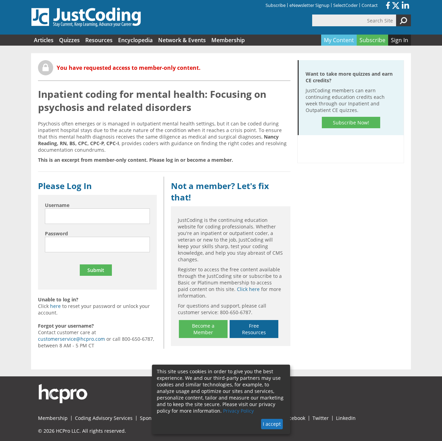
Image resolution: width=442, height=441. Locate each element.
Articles (44, 40)
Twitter (321, 418)
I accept (272, 424)
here (55, 306)
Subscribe (276, 5)
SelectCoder (345, 5)
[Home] (86, 17)
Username (57, 205)
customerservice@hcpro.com (71, 339)
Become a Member (203, 329)
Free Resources (254, 329)
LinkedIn (346, 418)
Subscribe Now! (351, 122)
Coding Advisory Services (104, 418)
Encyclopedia (135, 40)
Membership (228, 40)
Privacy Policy (238, 410)
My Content (339, 40)
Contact (370, 5)
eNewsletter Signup (309, 5)
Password (56, 233)
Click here (248, 289)
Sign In (399, 40)
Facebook (294, 418)
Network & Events (182, 40)
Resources (99, 40)
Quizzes (69, 40)
